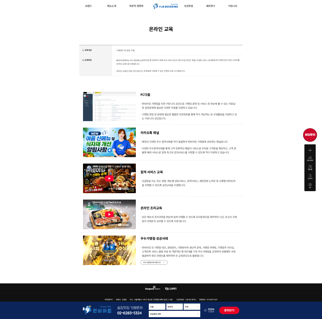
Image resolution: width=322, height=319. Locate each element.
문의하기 (229, 310)
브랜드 (88, 6)
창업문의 (310, 134)
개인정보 (211, 309)
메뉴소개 (111, 6)
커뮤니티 (232, 6)
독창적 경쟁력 (136, 6)
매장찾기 (210, 6)
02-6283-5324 (129, 313)
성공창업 (188, 6)
